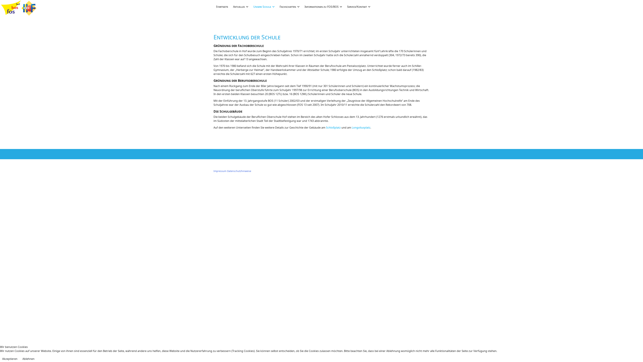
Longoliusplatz (361, 127)
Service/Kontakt (357, 7)
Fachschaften (288, 7)
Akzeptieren (9, 359)
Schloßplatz (333, 127)
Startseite (222, 7)
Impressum (219, 171)
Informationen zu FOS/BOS (322, 7)
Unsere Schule (262, 7)
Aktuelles (239, 7)
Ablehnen (28, 359)
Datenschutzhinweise (239, 171)
